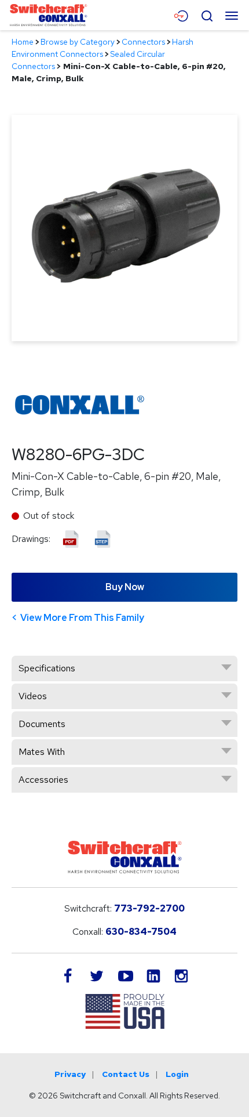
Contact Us (125, 1074)
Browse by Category (78, 42)
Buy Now (124, 587)
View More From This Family (82, 618)
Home (23, 42)
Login (177, 1074)
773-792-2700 (149, 908)
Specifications (47, 668)
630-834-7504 (141, 932)
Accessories (43, 779)
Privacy (70, 1074)
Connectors (143, 42)
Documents (42, 724)
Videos (33, 696)
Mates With (42, 752)
